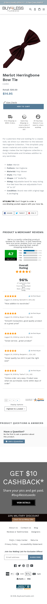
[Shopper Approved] (23, 589)
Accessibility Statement (31, 544)
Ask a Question (15, 441)
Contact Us (26, 528)
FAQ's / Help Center (18, 540)
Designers (35, 532)
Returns (34, 540)
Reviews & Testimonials (17, 532)
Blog (36, 528)
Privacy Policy (11, 544)
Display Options (16, 405)
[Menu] (44, 9)
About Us (13, 528)
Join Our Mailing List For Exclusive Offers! (23, 551)
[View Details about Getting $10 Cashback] (23, 505)
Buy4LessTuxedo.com (25, 596)
